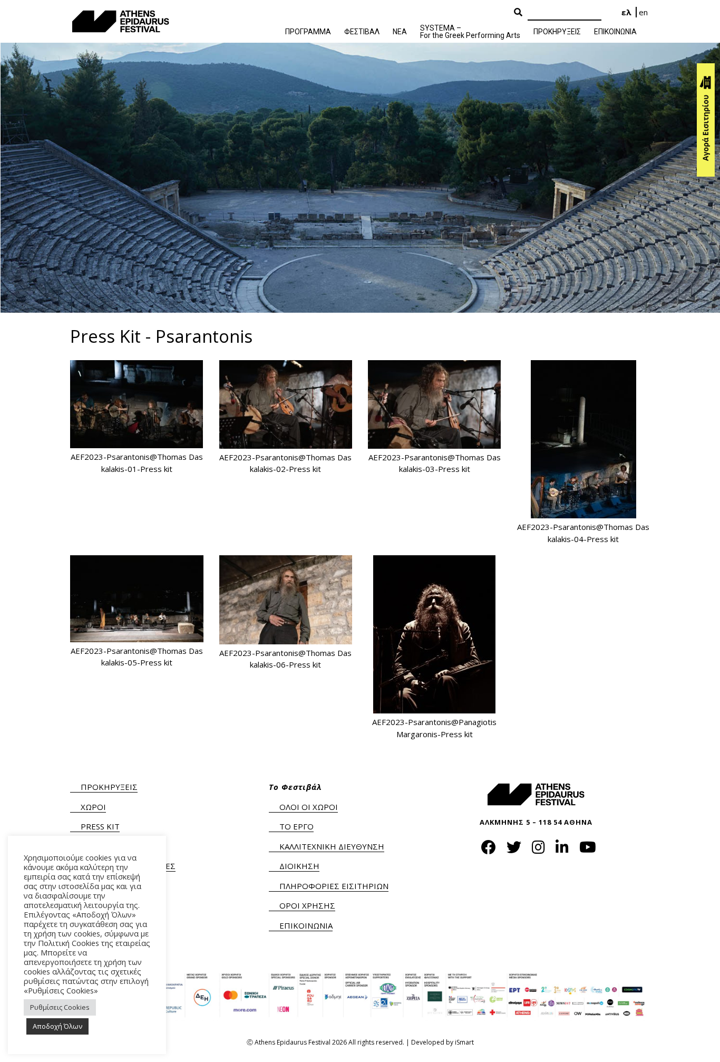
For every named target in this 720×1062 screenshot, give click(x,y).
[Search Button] (518, 12)
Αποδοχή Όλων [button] (57, 1026)
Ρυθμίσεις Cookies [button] (60, 1007)
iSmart (464, 1042)
